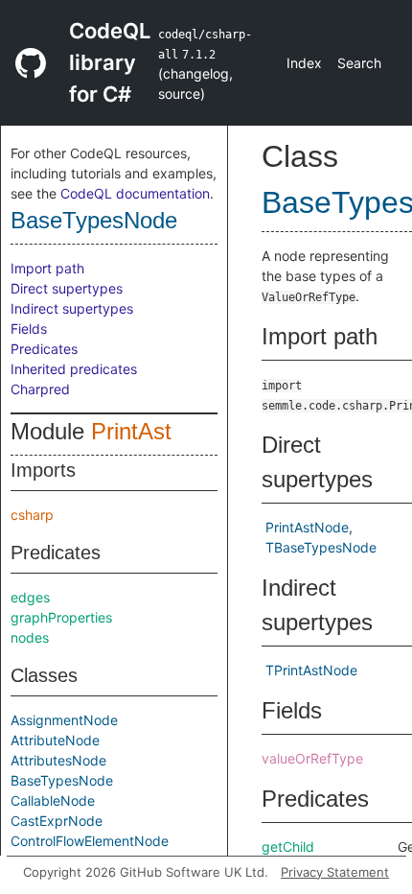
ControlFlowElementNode (90, 841)
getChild (288, 846)
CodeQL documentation (135, 193)
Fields (29, 328)
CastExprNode (57, 820)
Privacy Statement (335, 872)
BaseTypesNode (94, 220)
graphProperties (61, 617)
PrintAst (131, 431)
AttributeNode (55, 740)
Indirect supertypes (72, 308)
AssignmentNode (64, 720)
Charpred (40, 389)
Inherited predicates (74, 369)
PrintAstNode (307, 527)
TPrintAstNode (311, 670)
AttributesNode (58, 760)
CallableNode (53, 800)
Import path (47, 268)
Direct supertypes (67, 288)
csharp (32, 514)
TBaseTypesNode (321, 547)
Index (304, 63)
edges (30, 597)
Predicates (44, 349)
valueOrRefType (312, 758)
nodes (30, 637)
